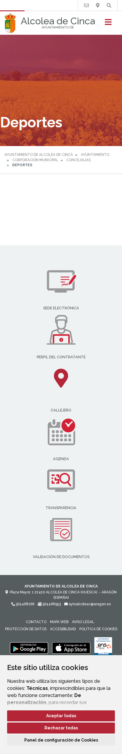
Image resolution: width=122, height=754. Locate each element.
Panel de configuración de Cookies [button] (61, 740)
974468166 (24, 604)
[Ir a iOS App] (71, 648)
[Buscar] (109, 5)
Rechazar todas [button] (61, 728)
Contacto (36, 622)
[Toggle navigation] (108, 24)
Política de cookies (98, 629)
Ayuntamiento (95, 155)
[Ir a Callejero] (97, 5)
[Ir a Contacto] (86, 5)
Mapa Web (59, 622)
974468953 (51, 604)
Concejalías (78, 160)
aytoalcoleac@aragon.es (89, 604)
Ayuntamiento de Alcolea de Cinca (38, 155)
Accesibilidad (63, 629)
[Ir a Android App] (29, 648)
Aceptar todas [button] (61, 715)
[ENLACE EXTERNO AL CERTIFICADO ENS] (103, 648)
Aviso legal (83, 622)
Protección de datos (25, 629)
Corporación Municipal (35, 160)
